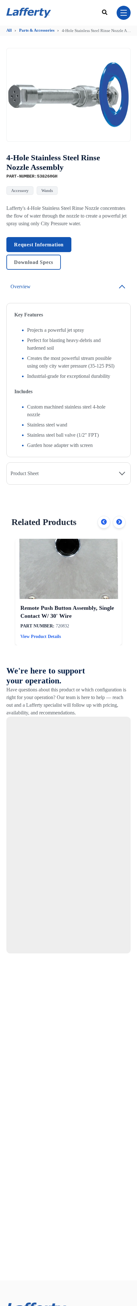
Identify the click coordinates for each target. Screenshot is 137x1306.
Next (119, 522)
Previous (103, 522)
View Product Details (40, 636)
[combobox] (105, 12)
